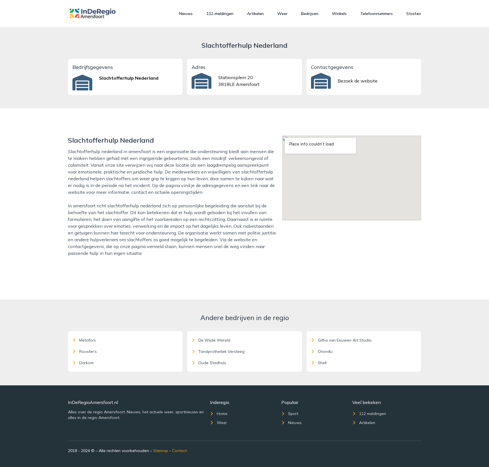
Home (222, 413)
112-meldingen (219, 13)
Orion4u (325, 351)
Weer (282, 13)
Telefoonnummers (376, 13)
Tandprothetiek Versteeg (221, 351)
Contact (179, 450)
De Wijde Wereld (214, 340)
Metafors (87, 340)
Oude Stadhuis (212, 362)
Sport (293, 413)
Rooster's (88, 351)
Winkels (339, 13)
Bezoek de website (358, 81)
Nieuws (186, 13)
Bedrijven (309, 13)
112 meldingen (372, 413)
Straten (413, 13)
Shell (322, 362)
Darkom (86, 362)
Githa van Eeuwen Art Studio (345, 340)
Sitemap (160, 450)
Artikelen (255, 13)
